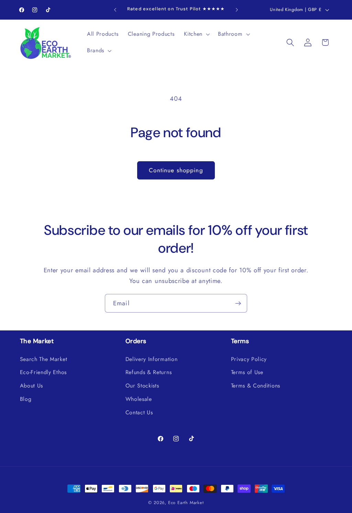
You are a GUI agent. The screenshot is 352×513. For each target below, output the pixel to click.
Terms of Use (247, 372)
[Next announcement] (236, 10)
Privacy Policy (249, 359)
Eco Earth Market (186, 502)
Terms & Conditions (255, 386)
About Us (31, 386)
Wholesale (138, 399)
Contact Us (139, 412)
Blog (26, 399)
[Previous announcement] (115, 10)
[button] (196, 34)
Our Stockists (142, 386)
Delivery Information (151, 359)
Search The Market (43, 359)
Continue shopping (176, 170)
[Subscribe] (238, 303)
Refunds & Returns (148, 372)
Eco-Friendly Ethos (43, 372)
